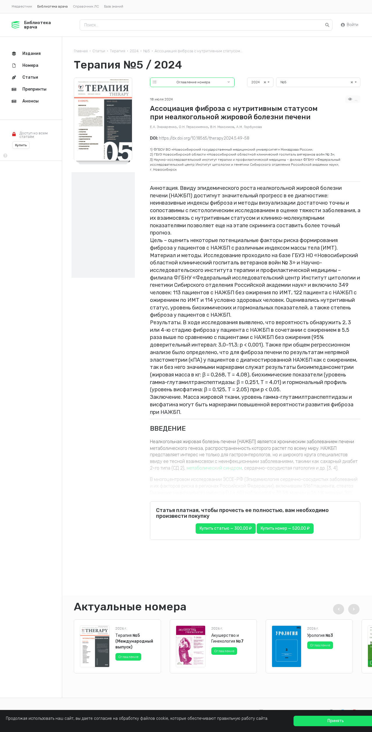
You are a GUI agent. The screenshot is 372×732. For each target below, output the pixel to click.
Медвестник (22, 6)
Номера (30, 65)
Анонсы (30, 101)
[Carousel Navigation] (345, 609)
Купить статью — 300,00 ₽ (226, 528)
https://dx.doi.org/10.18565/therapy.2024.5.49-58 (204, 138)
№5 (146, 51)
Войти (352, 24)
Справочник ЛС (86, 6)
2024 (134, 51)
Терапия (117, 51)
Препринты (34, 89)
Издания (31, 53)
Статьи (98, 51)
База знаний (113, 6)
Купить (21, 145)
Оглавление (128, 657)
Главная (81, 51)
